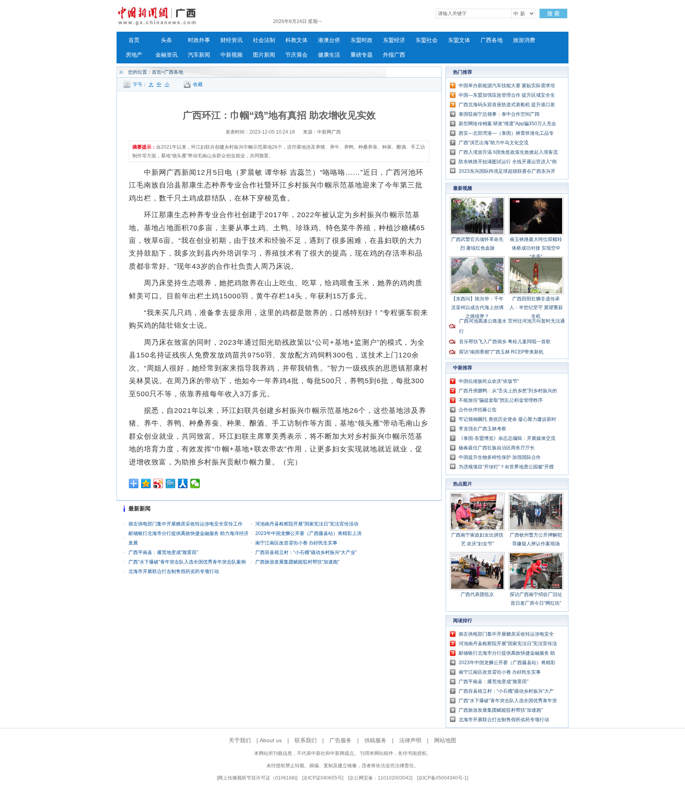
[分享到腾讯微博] (171, 483)
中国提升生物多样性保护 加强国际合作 (500, 457)
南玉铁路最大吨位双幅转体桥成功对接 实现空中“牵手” (536, 248)
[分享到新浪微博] (158, 483)
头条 (166, 40)
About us (271, 740)
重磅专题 (361, 55)
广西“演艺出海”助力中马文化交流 (493, 142)
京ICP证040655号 (322, 778)
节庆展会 (296, 55)
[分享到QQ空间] (146, 483)
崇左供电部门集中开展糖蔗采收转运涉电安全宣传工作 (185, 524)
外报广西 (394, 55)
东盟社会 (426, 40)
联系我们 (306, 740)
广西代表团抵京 (477, 594)
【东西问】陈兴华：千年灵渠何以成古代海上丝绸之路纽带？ (477, 307)
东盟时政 (361, 40)
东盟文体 (459, 40)
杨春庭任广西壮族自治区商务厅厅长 (497, 448)
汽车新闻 (199, 55)
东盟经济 (394, 40)
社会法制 (264, 40)
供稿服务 (375, 740)
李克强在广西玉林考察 (482, 429)
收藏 (198, 84)
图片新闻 (264, 55)
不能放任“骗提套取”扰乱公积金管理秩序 (501, 400)
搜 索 (553, 13)
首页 (134, 40)
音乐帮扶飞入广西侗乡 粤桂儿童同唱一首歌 (505, 341)
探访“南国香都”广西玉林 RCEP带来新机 (501, 352)
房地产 (134, 55)
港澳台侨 (329, 40)
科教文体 (296, 40)
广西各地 (491, 40)
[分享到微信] (195, 483)
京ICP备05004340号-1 (442, 778)
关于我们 (240, 740)
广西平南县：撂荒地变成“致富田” (163, 552)
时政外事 (199, 40)
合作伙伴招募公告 (478, 410)
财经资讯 (231, 40)
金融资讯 (166, 55)
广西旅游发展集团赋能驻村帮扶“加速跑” (297, 562)
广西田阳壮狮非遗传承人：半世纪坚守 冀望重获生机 (536, 307)
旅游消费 (524, 40)
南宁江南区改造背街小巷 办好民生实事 (296, 543)
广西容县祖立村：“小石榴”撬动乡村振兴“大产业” (306, 552)
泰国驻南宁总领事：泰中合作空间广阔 (499, 114)
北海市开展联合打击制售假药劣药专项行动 (173, 571)
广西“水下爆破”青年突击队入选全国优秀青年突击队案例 (187, 562)
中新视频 (231, 55)
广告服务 (340, 740)
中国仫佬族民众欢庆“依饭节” (489, 381)
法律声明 (410, 740)
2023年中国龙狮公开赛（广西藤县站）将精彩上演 (308, 533)
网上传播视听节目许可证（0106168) (257, 778)
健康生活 (329, 55)
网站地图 (445, 740)
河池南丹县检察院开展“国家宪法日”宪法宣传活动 (306, 524)
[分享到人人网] (183, 483)
